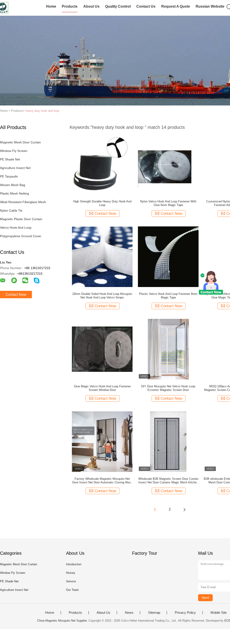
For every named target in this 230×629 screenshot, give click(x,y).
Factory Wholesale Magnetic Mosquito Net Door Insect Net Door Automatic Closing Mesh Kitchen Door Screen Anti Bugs (102, 480)
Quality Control (118, 6)
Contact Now (16, 294)
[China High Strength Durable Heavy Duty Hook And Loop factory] (102, 164)
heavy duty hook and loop (42, 110)
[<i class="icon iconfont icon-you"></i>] (184, 509)
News (129, 612)
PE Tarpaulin (9, 176)
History (70, 572)
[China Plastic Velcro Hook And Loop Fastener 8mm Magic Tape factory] (168, 256)
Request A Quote (175, 6)
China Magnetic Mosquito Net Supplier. (62, 620)
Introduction (73, 564)
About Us (91, 6)
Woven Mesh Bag (12, 185)
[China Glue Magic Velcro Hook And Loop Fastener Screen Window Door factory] (102, 349)
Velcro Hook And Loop (15, 227)
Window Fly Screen (13, 151)
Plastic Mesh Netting (14, 193)
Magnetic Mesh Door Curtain (20, 142)
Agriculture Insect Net (15, 168)
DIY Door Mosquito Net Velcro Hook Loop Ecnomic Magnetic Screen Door (168, 388)
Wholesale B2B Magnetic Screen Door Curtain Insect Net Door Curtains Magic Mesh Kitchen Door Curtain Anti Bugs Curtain (168, 480)
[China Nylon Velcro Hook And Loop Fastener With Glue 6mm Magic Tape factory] (168, 164)
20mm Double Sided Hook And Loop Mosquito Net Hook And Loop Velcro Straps (102, 295)
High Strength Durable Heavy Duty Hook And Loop (102, 203)
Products (69, 6)
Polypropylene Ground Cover (20, 236)
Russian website (210, 6)
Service (71, 581)
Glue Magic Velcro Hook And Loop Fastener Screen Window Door (102, 388)
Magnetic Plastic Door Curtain (21, 219)
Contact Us (145, 6)
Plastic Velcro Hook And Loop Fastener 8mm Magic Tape (168, 295)
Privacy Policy (185, 612)
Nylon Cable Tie (11, 210)
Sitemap (154, 612)
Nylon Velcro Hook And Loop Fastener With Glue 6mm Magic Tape (168, 203)
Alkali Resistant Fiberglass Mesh (23, 202)
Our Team (72, 590)
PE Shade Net (10, 159)
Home (51, 6)
